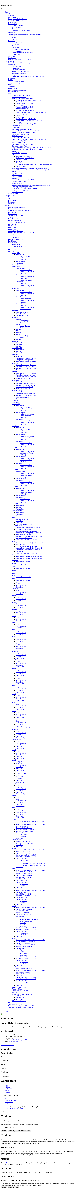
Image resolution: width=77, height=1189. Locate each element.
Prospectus (11, 78)
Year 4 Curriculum (21, 931)
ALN (9, 93)
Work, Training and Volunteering (25, 158)
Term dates (11, 217)
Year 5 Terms (20, 948)
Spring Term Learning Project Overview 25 (29, 536)
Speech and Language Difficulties (26, 119)
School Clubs (12, 226)
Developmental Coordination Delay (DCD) (29, 120)
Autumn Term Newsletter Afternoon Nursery (29, 558)
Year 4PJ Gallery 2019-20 (23, 914)
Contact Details (12, 17)
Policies (10, 80)
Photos (22, 322)
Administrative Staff (18, 25)
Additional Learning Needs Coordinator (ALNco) (27, 149)
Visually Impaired (21, 117)
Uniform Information (14, 220)
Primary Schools (17, 175)
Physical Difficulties (22, 108)
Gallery (18, 583)
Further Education (21, 163)
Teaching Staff (16, 27)
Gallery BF (19, 763)
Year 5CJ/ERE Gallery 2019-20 (25, 945)
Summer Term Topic (22, 315)
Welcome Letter (20, 544)
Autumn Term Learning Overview (26, 361)
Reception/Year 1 (17, 739)
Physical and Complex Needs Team (22, 144)
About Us (7, 14)
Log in (6, 1011)
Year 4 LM (15, 354)
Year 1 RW (15, 310)
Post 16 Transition (21, 166)
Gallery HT (19, 762)
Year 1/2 (14, 668)
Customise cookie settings (23, 1130)
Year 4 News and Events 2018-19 (26, 928)
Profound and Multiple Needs (24, 107)
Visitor (21, 951)
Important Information (22, 519)
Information (15, 237)
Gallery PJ (19, 787)
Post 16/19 (15, 154)
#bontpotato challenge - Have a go (22, 994)
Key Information (9, 61)
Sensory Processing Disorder (24, 103)
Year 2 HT (15, 487)
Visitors (10, 85)
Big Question (23, 901)
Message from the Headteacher (17, 19)
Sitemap (7, 1098)
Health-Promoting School (15, 239)
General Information (26, 256)
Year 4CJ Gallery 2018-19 (23, 911)
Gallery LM (19, 811)
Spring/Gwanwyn (21, 261)
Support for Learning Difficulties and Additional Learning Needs (31, 185)
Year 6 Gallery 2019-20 (23, 974)
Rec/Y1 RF (15, 426)
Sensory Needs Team (18, 142)
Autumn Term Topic (22, 312)
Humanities (15, 68)
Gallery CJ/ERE (20, 797)
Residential (19, 356)
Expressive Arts (16, 66)
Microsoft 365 (16, 244)
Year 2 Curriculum (21, 882)
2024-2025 (19, 51)
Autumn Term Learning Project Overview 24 (29, 533)
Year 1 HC (15, 448)
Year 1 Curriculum (21, 858)
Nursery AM (16, 253)
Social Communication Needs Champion (24, 132)
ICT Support (12, 212)
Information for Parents (26, 453)
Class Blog (23, 259)
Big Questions (24, 834)
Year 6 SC (15, 541)
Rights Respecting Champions (21, 49)
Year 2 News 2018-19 (22, 879)
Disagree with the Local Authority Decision (25, 188)
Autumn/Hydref (20, 254)
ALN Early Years (17, 176)
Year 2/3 (14, 609)
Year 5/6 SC (15, 380)
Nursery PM (15, 265)
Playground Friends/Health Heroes (22, 53)
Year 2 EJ (15, 331)
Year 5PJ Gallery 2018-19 (23, 943)
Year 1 (14, 563)
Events (14, 236)
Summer (18, 329)
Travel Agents (24, 926)
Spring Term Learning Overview (25, 360)
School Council (16, 46)
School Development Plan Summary (19, 63)
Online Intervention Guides (20, 246)
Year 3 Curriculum (21, 899)
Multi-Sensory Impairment (23, 114)
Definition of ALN (17, 127)
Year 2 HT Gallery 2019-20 (24, 873)
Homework (19, 522)
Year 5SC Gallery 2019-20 (24, 946)
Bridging (14, 37)
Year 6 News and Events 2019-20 (26, 977)
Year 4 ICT (23, 923)
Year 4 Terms (20, 916)
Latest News (12, 200)
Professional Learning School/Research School (22, 1006)
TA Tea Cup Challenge (19, 1001)
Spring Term (19, 344)
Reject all (4, 1130)
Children (7, 248)
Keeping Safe (12, 209)
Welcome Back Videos (19, 987)
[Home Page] (1, 1014)
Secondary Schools (17, 173)
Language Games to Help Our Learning (35, 865)
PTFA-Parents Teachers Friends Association (21, 232)
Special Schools (16, 171)
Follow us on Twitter (7, 1045)
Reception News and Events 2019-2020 (27, 831)
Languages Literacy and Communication (24, 75)
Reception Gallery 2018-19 (24, 826)
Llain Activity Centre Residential (25, 524)
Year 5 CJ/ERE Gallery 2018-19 (25, 941)
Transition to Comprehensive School (26, 539)
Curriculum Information (27, 258)
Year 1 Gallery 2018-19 (23, 851)
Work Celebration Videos (19, 996)
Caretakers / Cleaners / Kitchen (21, 30)
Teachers (14, 992)
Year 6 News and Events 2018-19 (26, 979)
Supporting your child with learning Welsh (20, 210)
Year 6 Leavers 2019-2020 (24, 968)
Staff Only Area (13, 193)
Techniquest (23, 953)
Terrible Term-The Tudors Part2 (29, 919)
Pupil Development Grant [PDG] (18, 90)
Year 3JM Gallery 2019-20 (24, 894)
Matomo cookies (10, 1163)
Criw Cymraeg (16, 54)
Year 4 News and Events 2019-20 (26, 929)
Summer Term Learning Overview (26, 358)
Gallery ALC (20, 785)
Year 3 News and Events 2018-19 (26, 896)
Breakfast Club (12, 224)
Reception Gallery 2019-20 (24, 828)
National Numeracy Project (16, 207)
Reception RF (16, 288)
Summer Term (20, 346)
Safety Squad (16, 44)
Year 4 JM (15, 363)
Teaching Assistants (18, 29)
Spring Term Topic (21, 314)
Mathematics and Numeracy (20, 71)
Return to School (17, 989)
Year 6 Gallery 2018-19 (23, 972)
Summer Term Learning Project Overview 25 (29, 543)
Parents (7, 205)
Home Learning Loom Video (20, 990)
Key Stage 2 (19, 999)
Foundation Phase (21, 997)
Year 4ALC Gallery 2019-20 (24, 912)
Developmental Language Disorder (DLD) (28, 100)
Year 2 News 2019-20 (22, 880)
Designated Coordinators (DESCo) (22, 137)
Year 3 (14, 570)
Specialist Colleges (21, 159)
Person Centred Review (19, 97)
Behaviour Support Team (19, 146)
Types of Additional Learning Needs (23, 98)
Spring (18, 324)
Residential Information (23, 378)
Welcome (11, 15)
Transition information (22, 397)
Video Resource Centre (15, 1004)
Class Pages (11, 251)
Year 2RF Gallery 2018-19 (24, 875)
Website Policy (9, 1102)
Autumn (18, 319)
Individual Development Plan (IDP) (22, 129)
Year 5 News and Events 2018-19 (26, 957)
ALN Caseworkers (17, 136)
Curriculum (11, 64)
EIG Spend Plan (13, 92)
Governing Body (13, 32)
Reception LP (16, 266)
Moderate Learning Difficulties (25, 110)
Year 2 (14, 566)
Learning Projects (25, 326)
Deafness (18, 115)
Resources (23, 836)
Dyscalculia (19, 105)
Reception (15, 560)
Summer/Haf (19, 263)
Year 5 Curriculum (21, 960)
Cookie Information (10, 1100)
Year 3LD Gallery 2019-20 (24, 892)
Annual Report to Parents (15, 215)
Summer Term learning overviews (26, 376)
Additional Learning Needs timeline (22, 95)
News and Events (10, 195)
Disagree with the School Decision (22, 190)
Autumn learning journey (23, 534)
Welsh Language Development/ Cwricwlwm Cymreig (28, 76)
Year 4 (14, 573)
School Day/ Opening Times (16, 83)
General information (25, 309)
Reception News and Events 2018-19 (27, 829)
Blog (13, 234)
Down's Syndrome (21, 102)
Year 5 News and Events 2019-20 (26, 958)
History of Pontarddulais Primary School (20, 59)
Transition (15, 151)
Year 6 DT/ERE (17, 390)
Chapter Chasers (17, 42)
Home (6, 12)
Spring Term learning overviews (25, 375)
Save (17, 1187)
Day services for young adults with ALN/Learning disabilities (34, 164)
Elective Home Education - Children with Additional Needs (29, 168)
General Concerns (17, 192)
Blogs (10, 1002)
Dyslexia (18, 122)
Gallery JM (19, 775)
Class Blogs (23, 278)
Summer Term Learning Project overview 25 (29, 527)
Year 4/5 (14, 517)
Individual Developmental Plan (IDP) (23, 180)
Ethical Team (16, 47)
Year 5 (14, 575)
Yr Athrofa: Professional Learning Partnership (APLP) (24, 34)
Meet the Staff (12, 24)
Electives (14, 39)
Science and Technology (19, 73)
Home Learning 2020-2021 (24, 728)
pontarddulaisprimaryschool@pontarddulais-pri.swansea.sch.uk (28, 1040)
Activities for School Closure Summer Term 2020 (30, 821)
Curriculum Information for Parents (26, 531)
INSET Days (12, 229)
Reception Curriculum (22, 833)
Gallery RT (19, 809)
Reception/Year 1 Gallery (23, 841)
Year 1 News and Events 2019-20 (26, 856)
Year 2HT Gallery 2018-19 (24, 872)
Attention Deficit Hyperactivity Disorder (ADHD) (31, 112)
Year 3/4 (14, 572)
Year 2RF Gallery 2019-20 (24, 877)
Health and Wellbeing (18, 69)
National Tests (12, 214)
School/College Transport (19, 153)
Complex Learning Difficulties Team (23, 141)
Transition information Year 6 (24, 387)
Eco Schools (12, 241)
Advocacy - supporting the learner (22, 187)
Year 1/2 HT (15, 317)
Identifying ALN (17, 125)
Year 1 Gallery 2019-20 (23, 853)
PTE (13, 36)
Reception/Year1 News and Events (26, 843)
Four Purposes (12, 22)
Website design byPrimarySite (14, 1108)
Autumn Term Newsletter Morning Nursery (29, 556)
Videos (10, 198)
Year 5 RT (15, 371)
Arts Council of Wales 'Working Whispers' (20, 1007)
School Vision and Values (15, 20)
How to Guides (12, 242)
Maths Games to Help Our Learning (34, 863)
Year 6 (14, 578)
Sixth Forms (19, 161)
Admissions (11, 86)
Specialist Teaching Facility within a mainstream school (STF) (30, 170)
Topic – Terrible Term (26, 921)
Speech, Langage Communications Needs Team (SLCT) (29, 139)
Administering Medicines (15, 231)
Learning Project (24, 321)
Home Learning (20, 650)
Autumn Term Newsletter (23, 561)
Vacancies (11, 197)
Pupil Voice (11, 41)
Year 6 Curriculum (21, 980)
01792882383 (13, 1041)
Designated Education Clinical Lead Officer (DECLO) (28, 131)
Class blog (23, 302)
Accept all (11, 1130)
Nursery (14, 555)
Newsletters (11, 202)
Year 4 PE (23, 924)
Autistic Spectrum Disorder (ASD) (26, 124)
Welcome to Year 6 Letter (23, 529)
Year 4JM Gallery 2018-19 (24, 909)
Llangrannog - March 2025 (24, 538)
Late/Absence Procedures (15, 219)
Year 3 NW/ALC (17, 348)
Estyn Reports (12, 88)
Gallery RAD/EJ (21, 773)
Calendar (11, 203)
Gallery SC (19, 799)
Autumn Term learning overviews (26, 373)
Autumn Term (20, 343)
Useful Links (12, 227)
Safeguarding (12, 58)
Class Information (25, 499)
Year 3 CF (15, 341)
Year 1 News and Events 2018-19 (26, 855)
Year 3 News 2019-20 (22, 897)
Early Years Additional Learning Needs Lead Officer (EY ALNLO (32, 148)
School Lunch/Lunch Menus (16, 222)
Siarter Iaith (11, 56)
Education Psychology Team (20, 134)
